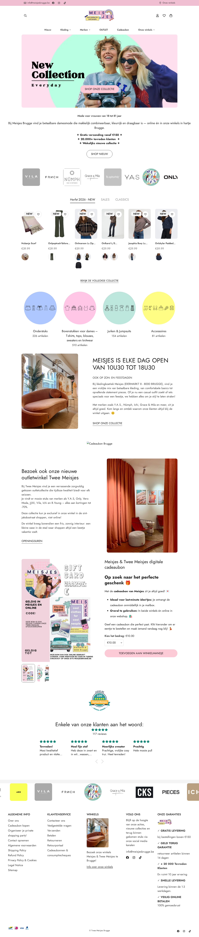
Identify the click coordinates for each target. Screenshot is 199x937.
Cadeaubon (123, 29)
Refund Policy (16, 855)
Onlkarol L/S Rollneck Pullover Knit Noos (111, 243)
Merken (84, 29)
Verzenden (53, 830)
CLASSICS (122, 199)
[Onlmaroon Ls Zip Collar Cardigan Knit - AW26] (86, 224)
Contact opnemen (18, 840)
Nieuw (47, 29)
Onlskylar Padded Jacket (164, 243)
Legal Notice (15, 865)
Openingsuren (32, 541)
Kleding (64, 29)
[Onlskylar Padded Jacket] (166, 224)
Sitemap (12, 870)
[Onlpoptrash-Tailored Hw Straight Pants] (59, 224)
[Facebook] (53, 3)
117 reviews (99, 734)
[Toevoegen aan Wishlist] (38, 214)
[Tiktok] (65, 3)
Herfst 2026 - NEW (82, 199)
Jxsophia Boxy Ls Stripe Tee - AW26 (137, 243)
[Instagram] (59, 3)
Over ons (13, 821)
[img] (99, 730)
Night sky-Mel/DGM (78, 265)
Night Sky (158, 256)
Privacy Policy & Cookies (22, 860)
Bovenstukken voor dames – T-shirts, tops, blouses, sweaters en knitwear (80, 336)
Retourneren (54, 840)
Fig (25, 256)
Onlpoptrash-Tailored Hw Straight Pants (58, 243)
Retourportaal (55, 845)
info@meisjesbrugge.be (139, 852)
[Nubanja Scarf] (32, 224)
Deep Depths (52, 256)
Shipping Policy (17, 850)
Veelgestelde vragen (59, 826)
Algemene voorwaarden (22, 845)
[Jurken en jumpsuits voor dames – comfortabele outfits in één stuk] (119, 308)
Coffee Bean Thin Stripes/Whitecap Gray (114, 256)
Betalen (51, 835)
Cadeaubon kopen (19, 826)
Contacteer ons (56, 821)
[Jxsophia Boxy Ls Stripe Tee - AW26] (139, 224)
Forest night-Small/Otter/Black (87, 256)
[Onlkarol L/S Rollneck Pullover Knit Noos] (113, 224)
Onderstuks (40, 331)
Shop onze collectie (99, 89)
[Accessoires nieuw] (158, 308)
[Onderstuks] (40, 308)
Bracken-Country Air (132, 256)
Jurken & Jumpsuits (119, 331)
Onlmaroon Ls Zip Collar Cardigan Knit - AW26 (86, 243)
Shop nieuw (99, 154)
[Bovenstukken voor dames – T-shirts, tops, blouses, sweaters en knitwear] (80, 308)
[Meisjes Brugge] (99, 15)
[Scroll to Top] (193, 921)
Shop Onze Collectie (107, 423)
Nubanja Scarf (28, 243)
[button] (171, 15)
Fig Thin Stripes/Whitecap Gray (105, 256)
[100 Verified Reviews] (99, 712)
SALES (105, 199)
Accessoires (158, 331)
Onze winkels (145, 29)
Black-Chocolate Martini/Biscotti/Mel (78, 256)
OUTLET (104, 29)
